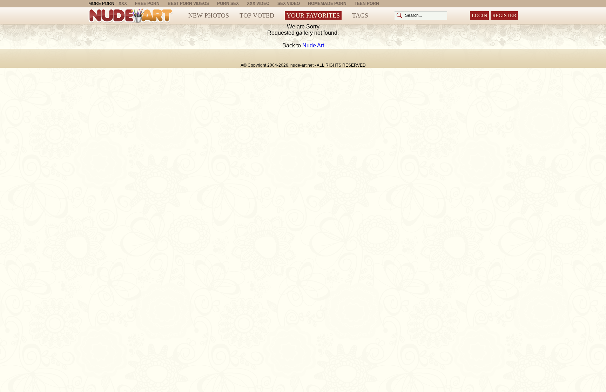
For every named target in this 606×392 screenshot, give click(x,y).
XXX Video (258, 3)
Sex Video (288, 3)
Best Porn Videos (188, 3)
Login (479, 15)
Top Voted (257, 15)
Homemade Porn (327, 3)
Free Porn (147, 3)
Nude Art (313, 45)
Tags (360, 15)
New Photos (208, 15)
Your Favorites (313, 15)
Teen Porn (367, 3)
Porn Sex (228, 3)
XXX (123, 3)
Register (504, 15)
